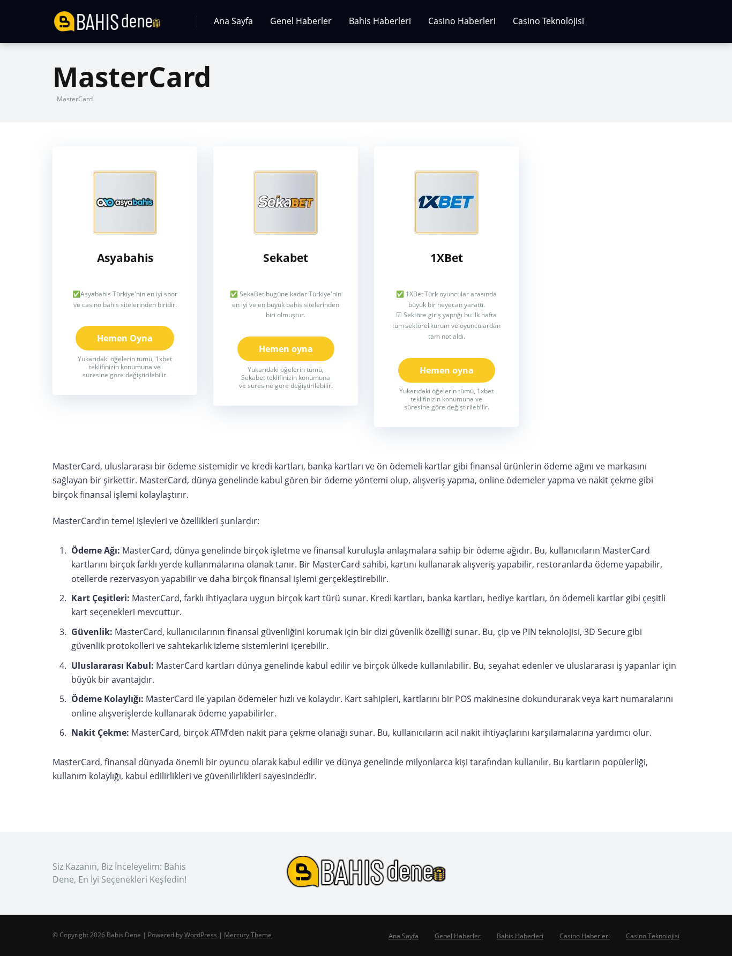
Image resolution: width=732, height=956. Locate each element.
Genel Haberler (301, 21)
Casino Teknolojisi (548, 21)
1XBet (446, 257)
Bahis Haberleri (380, 21)
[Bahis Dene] (107, 17)
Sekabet (285, 257)
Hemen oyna (286, 349)
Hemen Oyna (125, 338)
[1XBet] (446, 231)
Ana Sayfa (233, 21)
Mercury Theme (248, 934)
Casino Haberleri (462, 21)
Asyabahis (125, 257)
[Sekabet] (285, 231)
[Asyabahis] (125, 231)
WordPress (200, 934)
